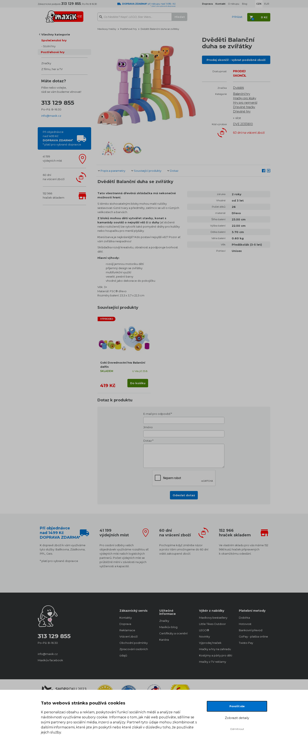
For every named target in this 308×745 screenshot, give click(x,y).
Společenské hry (54, 40)
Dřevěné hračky (244, 107)
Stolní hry (49, 46)
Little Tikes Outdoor (212, 624)
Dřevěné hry (242, 111)
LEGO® (204, 630)
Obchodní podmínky (133, 642)
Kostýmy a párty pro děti (214, 655)
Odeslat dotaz (184, 495)
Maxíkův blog (168, 627)
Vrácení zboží (128, 636)
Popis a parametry (113, 170)
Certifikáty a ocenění (173, 633)
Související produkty (147, 170)
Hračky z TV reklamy (212, 661)
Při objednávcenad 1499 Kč (62, 138)
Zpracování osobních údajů (133, 652)
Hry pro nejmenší (245, 103)
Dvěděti (238, 88)
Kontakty (125, 617)
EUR (266, 3)
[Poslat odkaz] (268, 170)
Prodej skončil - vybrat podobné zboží (236, 60)
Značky (46, 63)
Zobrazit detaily (237, 718)
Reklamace (127, 630)
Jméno (148, 427)
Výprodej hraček (210, 642)
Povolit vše (237, 706)
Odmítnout (237, 729)
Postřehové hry (53, 52)
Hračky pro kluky (244, 98)
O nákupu (233, 3)
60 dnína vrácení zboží (54, 177)
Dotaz (174, 170)
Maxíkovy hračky (106, 28)
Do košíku (137, 383)
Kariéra (164, 639)
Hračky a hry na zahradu (214, 649)
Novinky (204, 636)
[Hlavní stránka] (64, 14)
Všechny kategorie (55, 34)
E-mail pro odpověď (156, 413)
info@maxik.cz (51, 115)
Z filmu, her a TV (52, 69)
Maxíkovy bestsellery (213, 617)
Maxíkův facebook (50, 660)
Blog (244, 3)
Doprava (125, 624)
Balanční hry (241, 94)
